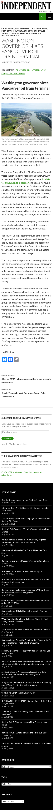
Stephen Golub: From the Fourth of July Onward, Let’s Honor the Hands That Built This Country (25, 641)
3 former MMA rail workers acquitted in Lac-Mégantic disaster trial (26, 379)
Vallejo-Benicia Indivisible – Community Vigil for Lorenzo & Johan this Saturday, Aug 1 (23, 541)
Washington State (10, 36)
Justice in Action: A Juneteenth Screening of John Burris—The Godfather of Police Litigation (23, 673)
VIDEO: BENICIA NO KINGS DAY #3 (18, 693)
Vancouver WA (33, 33)
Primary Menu (49, 16)
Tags (4, 777)
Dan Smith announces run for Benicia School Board (24, 500)
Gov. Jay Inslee (22, 28)
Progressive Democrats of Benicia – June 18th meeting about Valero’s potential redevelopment (26, 683)
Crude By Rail (7, 28)
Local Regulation (38, 28)
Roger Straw (24, 62)
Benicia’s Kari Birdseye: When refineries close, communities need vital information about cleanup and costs (26, 662)
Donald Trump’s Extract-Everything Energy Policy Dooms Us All (24, 393)
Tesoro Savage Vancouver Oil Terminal (23, 32)
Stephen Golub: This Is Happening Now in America (24, 611)
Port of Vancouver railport (15, 31)
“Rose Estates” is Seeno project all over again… (22, 571)
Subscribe (7, 438)
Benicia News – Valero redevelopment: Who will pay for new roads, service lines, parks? (25, 591)
